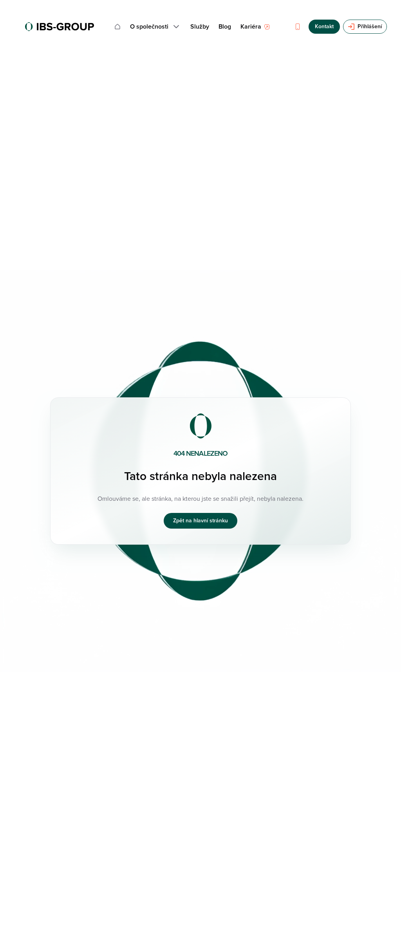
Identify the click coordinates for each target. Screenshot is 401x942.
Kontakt (324, 26)
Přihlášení (370, 26)
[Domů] (117, 27)
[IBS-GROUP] (59, 26)
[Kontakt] (297, 27)
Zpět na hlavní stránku (200, 520)
